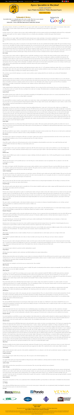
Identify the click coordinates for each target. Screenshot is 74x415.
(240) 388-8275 (45, 7)
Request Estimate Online (45, 12)
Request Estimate (36, 1)
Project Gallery (20, 1)
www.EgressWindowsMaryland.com (33, 408)
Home (7, 1)
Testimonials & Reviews (28, 1)
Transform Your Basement (13, 1)
